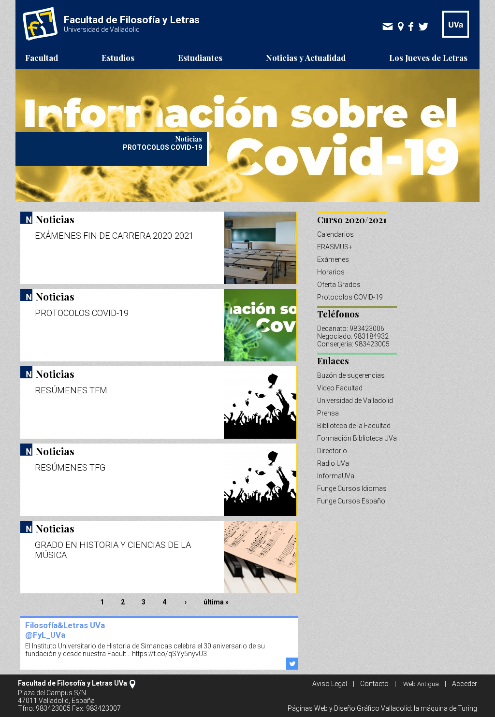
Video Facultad (340, 388)
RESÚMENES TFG (70, 467)
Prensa (328, 413)
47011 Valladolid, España (56, 700)
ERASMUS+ (334, 247)
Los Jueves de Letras (428, 57)
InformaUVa (335, 476)
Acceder (464, 684)
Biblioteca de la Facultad (354, 426)
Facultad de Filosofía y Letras (132, 20)
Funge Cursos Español (352, 501)
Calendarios (335, 234)
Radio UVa (333, 463)
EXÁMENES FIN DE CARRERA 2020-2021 (114, 235)
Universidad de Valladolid (355, 400)
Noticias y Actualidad (306, 57)
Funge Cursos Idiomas (352, 488)
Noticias (55, 219)
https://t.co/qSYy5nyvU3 (169, 654)
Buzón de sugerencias (351, 375)
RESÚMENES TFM (71, 390)
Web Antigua (421, 684)
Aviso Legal (329, 684)
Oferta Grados (339, 284)
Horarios (331, 272)
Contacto (374, 684)
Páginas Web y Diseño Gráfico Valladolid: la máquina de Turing (382, 708)
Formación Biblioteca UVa (357, 438)
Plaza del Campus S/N (52, 693)
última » (216, 602)
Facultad (41, 57)
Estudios (118, 57)
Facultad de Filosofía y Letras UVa (72, 683)
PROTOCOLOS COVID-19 (82, 313)
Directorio (332, 451)
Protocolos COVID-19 (350, 297)
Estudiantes (200, 57)
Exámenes (333, 259)
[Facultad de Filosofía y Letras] (39, 46)
